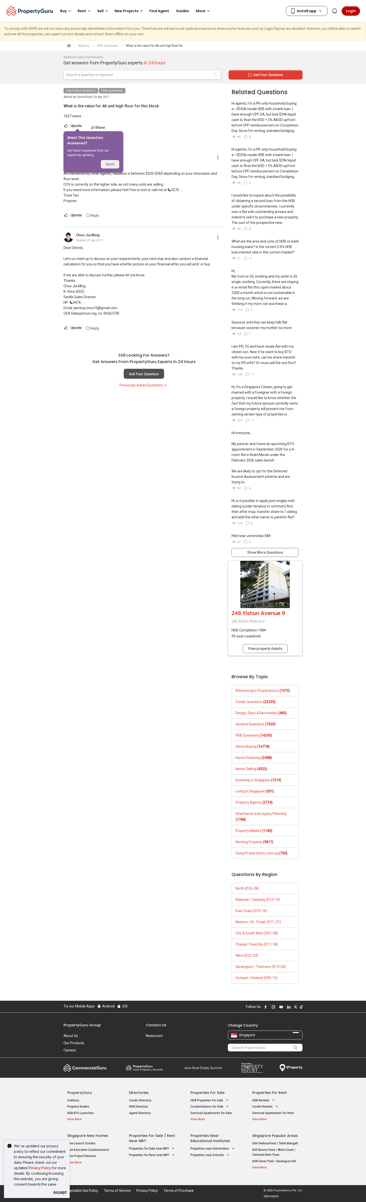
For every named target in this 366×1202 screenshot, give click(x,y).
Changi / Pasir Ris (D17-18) (257, 944)
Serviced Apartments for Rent (273, 1113)
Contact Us (156, 1025)
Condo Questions (256, 702)
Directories (139, 1092)
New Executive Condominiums (88, 1150)
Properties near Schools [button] (207, 1155)
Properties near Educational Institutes (210, 1138)
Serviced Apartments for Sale (211, 1113)
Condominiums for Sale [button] (207, 1106)
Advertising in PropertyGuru (263, 691)
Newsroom (154, 1036)
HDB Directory (138, 1106)
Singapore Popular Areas (275, 1135)
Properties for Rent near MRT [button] (149, 1155)
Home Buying (253, 746)
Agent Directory (140, 1113)
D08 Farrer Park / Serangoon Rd (274, 1161)
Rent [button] (82, 10)
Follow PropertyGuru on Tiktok (301, 1007)
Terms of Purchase (179, 1191)
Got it (110, 164)
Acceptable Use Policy (80, 1191)
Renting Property (254, 842)
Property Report (252, 1068)
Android (108, 1006)
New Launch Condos (81, 1143)
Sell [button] (100, 10)
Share (100, 127)
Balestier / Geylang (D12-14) (258, 900)
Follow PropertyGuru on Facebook (265, 1007)
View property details (265, 649)
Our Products (73, 1043)
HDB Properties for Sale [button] (207, 1100)
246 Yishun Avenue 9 (80, 90)
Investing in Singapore (258, 780)
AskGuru (73, 1100)
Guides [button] (182, 10)
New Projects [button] (126, 10)
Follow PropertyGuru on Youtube (280, 1007)
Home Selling (251, 769)
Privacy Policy (40, 1168)
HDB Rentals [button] (261, 1100)
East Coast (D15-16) (251, 911)
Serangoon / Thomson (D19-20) (261, 967)
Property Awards (144, 1067)
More (200, 10)
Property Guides (78, 1106)
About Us (70, 1036)
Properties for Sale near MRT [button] (149, 1148)
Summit (203, 1067)
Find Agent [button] (159, 10)
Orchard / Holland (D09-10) (257, 978)
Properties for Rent (269, 1092)
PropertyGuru (79, 1092)
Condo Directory (140, 1100)
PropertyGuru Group (82, 1025)
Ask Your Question (144, 374)
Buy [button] (63, 10)
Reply (94, 215)
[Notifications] (335, 11)
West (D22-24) (247, 955)
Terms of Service (117, 1191)
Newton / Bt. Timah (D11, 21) (258, 922)
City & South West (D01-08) (257, 933)
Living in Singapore (255, 791)
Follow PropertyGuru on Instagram (273, 1007)
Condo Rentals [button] (262, 1106)
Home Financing (254, 758)
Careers (69, 1050)
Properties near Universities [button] (210, 1148)
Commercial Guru (85, 1068)
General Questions (256, 724)
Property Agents (254, 802)
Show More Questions (265, 552)
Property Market (254, 831)
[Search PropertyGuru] (296, 1047)
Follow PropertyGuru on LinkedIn (288, 1007)
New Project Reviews (81, 1156)
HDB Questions (112, 90)
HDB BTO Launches (80, 1113)
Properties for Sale (207, 1092)
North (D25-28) (247, 888)
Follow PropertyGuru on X (295, 1007)
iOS (125, 1006)
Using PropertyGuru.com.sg (262, 853)
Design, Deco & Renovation (261, 713)
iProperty (291, 1068)
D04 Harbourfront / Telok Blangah (275, 1143)
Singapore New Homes (87, 1135)
